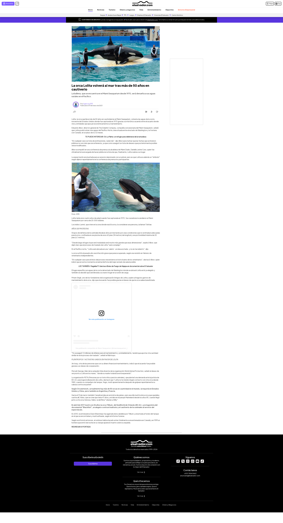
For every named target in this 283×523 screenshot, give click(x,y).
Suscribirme (93, 463)
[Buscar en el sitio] (17, 3)
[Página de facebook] (178, 462)
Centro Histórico (177, 15)
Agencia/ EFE (88, 104)
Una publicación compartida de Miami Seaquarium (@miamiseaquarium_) (101, 348)
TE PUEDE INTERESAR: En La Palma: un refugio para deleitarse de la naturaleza (115, 137)
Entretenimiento (154, 10)
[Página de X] (183, 462)
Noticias (100, 10)
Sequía (102, 15)
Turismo (112, 10)
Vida (141, 10)
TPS (125, 15)
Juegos (131, 15)
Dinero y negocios (127, 10)
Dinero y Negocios (169, 505)
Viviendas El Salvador (161, 15)
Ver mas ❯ (141, 472)
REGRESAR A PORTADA (81, 427)
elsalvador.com (152, 20)
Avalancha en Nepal (114, 15)
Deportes (170, 10)
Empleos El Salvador (144, 15)
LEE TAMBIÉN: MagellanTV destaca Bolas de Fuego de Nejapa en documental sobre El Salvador (115, 266)
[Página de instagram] (187, 462)
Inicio (90, 10)
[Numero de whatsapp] (192, 462)
